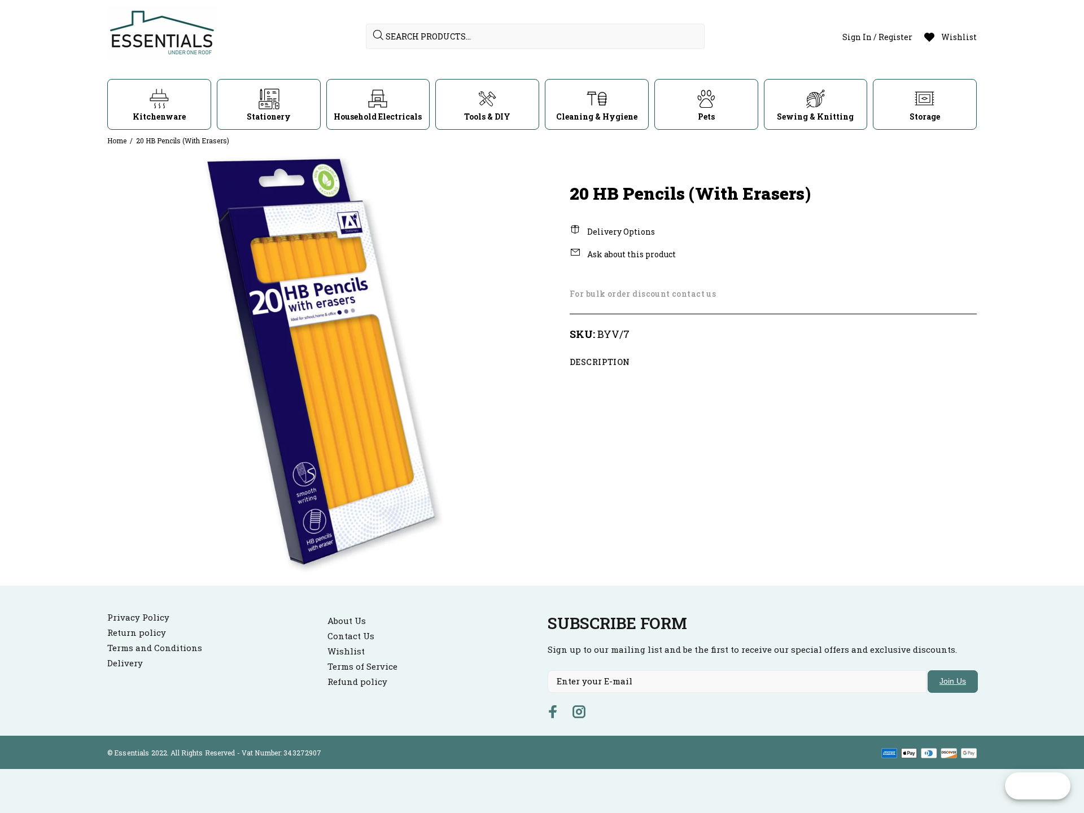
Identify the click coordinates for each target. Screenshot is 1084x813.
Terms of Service (362, 666)
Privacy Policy (138, 617)
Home (116, 140)
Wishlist (346, 651)
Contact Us (350, 635)
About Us (346, 620)
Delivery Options (620, 231)
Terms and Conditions (154, 647)
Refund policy (357, 681)
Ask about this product (630, 254)
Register (895, 37)
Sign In (857, 37)
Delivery (125, 663)
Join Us (952, 680)
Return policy (136, 632)
